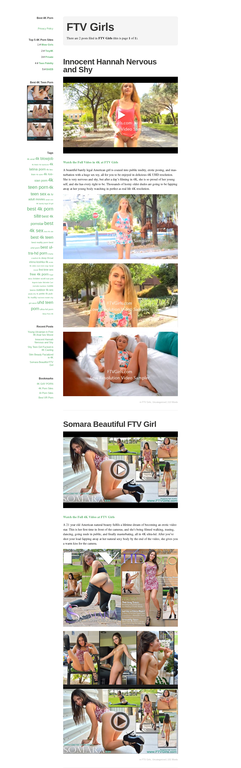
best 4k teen (42, 237)
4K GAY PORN (45, 383)
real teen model (44, 298)
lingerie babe (37, 282)
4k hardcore (44, 165)
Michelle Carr (48, 282)
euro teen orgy (43, 266)
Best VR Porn (46, 397)
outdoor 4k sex (44, 289)
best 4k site (48, 232)
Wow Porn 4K (47, 314)
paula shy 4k (33, 294)
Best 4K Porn (45, 18)
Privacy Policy (45, 28)
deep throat (47, 258)
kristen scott (39, 278)
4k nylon (39, 174)
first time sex (46, 269)
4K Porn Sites (46, 388)
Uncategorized (159, 402)
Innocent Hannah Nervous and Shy (110, 65)
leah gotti (49, 279)
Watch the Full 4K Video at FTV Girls (89, 517)
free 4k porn (39, 274)
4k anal (31, 159)
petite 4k (43, 293)
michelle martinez (39, 286)
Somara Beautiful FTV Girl (109, 424)
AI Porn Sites (46, 393)
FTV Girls (146, 402)
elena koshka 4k (38, 261)
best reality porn (39, 242)
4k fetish (35, 165)
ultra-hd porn (46, 309)
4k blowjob (44, 159)
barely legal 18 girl (46, 204)
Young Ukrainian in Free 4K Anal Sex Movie (40, 333)
